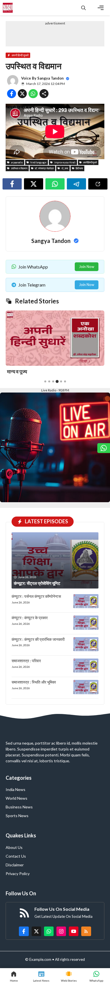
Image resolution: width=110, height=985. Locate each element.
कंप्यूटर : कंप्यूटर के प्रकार (30, 617)
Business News (19, 806)
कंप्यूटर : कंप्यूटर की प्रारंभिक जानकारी (38, 639)
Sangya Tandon (50, 78)
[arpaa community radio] (8, 7)
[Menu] (100, 8)
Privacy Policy (18, 873)
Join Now (86, 266)
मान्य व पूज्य (17, 371)
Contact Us (16, 856)
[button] (83, 7)
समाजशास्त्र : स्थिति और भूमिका (34, 682)
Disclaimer (15, 864)
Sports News (17, 815)
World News (16, 798)
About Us (14, 847)
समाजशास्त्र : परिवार (26, 660)
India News (15, 789)
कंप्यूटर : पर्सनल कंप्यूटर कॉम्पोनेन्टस (36, 596)
